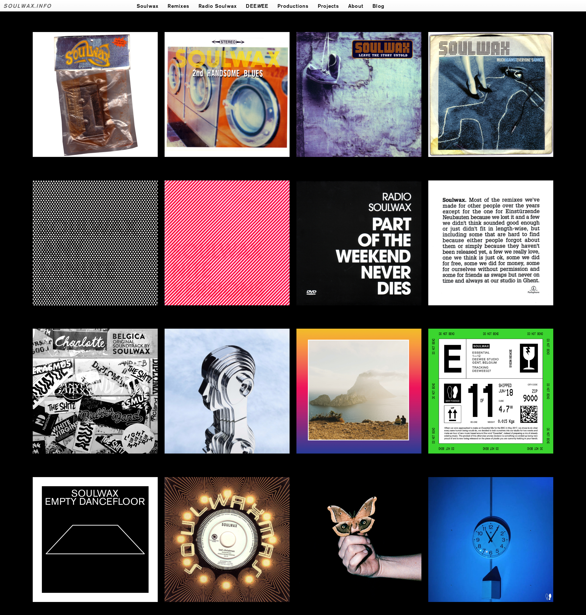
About (355, 6)
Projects (328, 6)
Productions (293, 6)
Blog (378, 6)
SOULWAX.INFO (27, 5)
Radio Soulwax (217, 6)
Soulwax (148, 6)
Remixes (178, 6)
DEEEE (257, 6)
